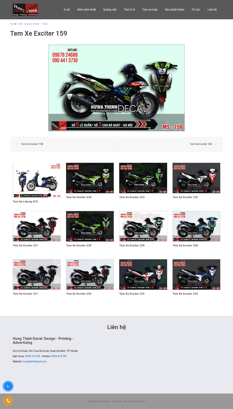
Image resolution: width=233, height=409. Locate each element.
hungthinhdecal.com (35, 361)
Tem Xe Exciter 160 (201, 144)
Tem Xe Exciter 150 (29, 24)
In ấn (67, 9)
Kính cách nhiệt (86, 9)
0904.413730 (32, 356)
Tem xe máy (150, 9)
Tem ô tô (129, 9)
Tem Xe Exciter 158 (32, 144)
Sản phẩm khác (174, 9)
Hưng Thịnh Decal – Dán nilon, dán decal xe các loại (28, 10)
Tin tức (195, 9)
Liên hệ (212, 9)
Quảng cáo (110, 9)
